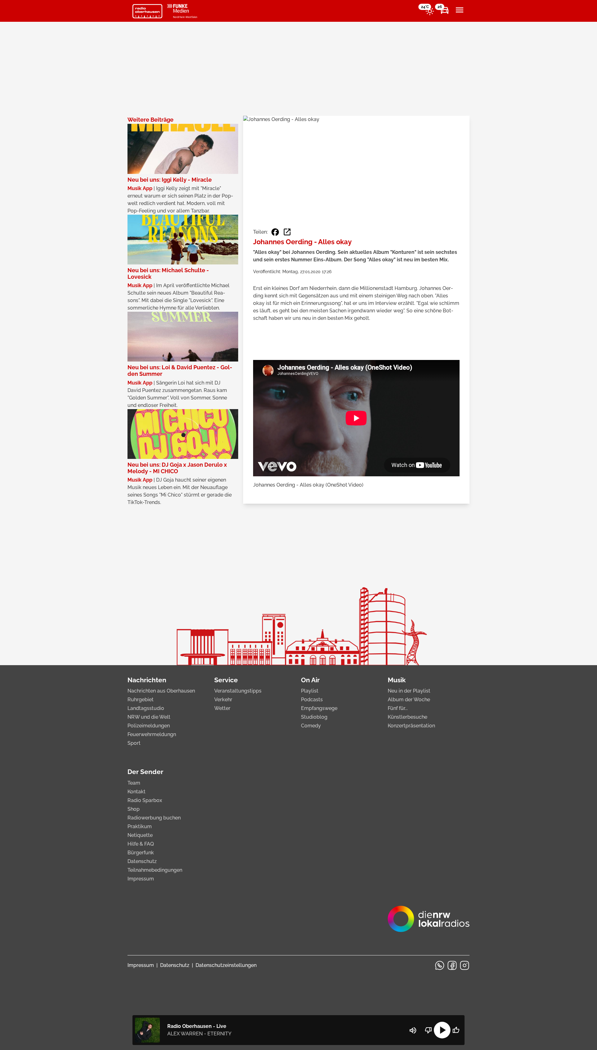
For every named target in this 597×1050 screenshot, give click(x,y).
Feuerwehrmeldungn (151, 734)
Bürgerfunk (140, 853)
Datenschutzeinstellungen (226, 965)
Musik (397, 680)
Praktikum (139, 826)
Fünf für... (398, 708)
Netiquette (140, 835)
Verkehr (223, 699)
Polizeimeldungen (148, 726)
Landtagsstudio (145, 708)
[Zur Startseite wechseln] (147, 11)
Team (133, 783)
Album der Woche (409, 699)
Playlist (309, 691)
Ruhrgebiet (140, 699)
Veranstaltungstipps (237, 691)
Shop (133, 809)
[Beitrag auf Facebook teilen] (275, 232)
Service (226, 680)
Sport (134, 743)
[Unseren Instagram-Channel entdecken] (465, 965)
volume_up (413, 1030)
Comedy (311, 726)
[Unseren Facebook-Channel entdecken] (452, 965)
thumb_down (428, 1030)
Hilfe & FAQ (140, 844)
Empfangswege (319, 708)
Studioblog (314, 717)
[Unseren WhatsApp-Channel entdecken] (440, 965)
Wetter (222, 708)
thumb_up (456, 1030)
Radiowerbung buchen (154, 818)
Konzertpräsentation (411, 726)
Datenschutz (142, 861)
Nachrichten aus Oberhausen (161, 691)
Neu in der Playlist (409, 691)
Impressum (140, 879)
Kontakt (136, 792)
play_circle (442, 1030)
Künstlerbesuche (407, 717)
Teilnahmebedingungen (154, 870)
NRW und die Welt (148, 717)
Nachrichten (146, 680)
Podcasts (312, 699)
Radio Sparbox (144, 800)
